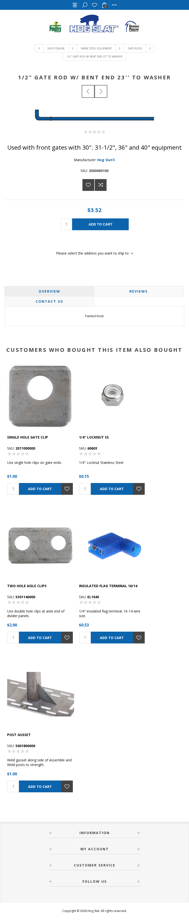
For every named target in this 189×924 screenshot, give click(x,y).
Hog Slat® (106, 159)
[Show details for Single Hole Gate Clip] (40, 396)
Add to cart (100, 224)
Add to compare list (101, 185)
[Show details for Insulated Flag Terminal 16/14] (112, 545)
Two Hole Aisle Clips (27, 585)
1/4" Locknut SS (94, 437)
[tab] (49, 291)
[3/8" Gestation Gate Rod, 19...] (88, 91)
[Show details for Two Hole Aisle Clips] (40, 545)
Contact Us (49, 301)
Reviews (138, 291)
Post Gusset (19, 734)
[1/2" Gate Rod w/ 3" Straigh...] (100, 91)
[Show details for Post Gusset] (40, 694)
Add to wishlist (88, 185)
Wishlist (94, 5)
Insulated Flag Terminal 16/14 (108, 585)
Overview (49, 291)
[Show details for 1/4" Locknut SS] (112, 396)
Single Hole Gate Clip (27, 437)
